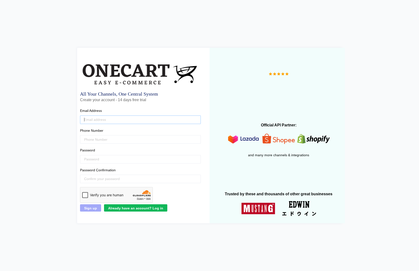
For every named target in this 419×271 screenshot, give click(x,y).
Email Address (91, 111)
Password (87, 150)
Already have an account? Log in (135, 208)
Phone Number (91, 130)
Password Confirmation (98, 170)
